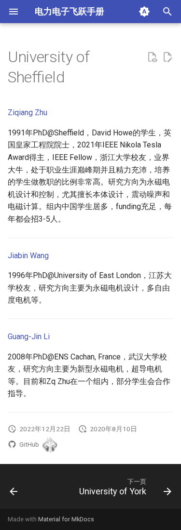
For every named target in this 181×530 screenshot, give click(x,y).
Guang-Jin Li (29, 336)
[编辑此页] (167, 57)
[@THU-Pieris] (49, 444)
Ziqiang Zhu (27, 112)
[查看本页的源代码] (152, 57)
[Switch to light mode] (144, 11)
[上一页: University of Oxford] (14, 489)
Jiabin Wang (28, 255)
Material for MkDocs (66, 519)
